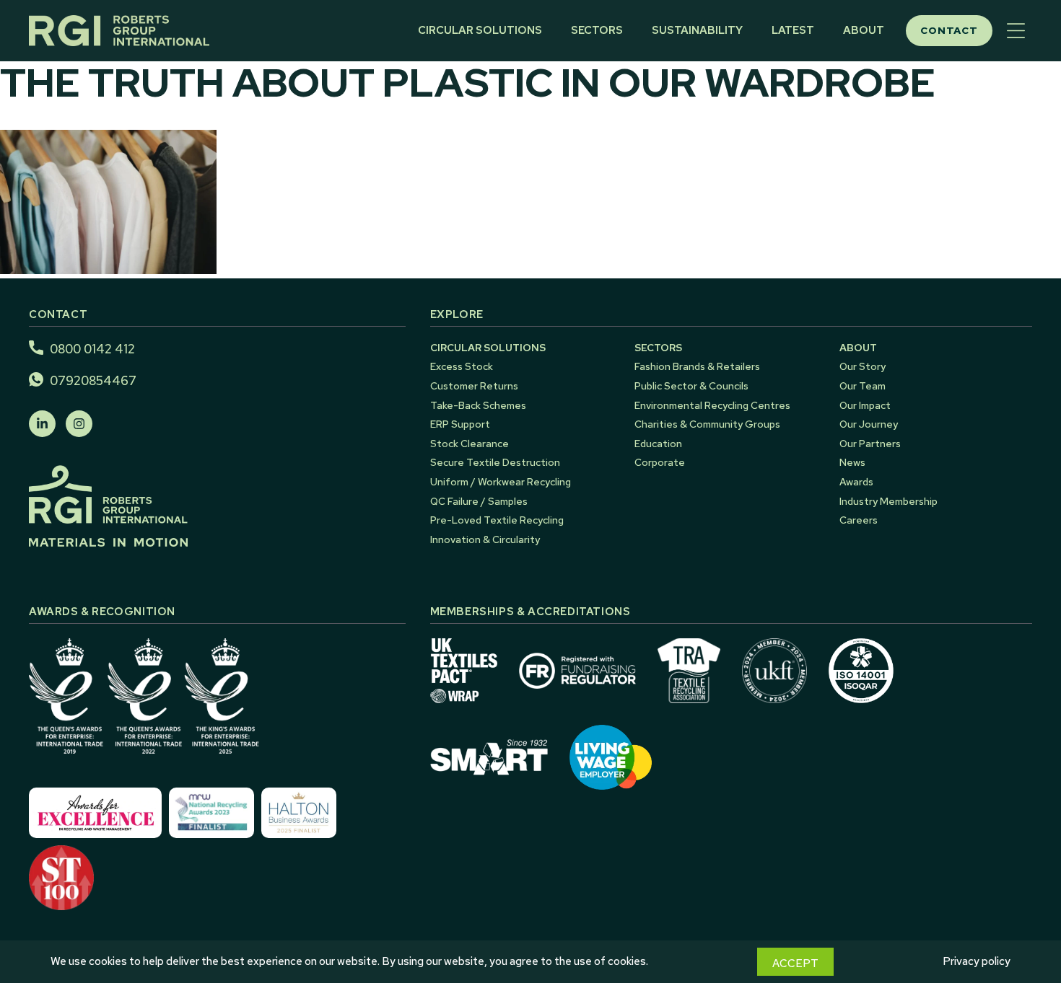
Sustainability (697, 30)
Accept (795, 963)
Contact (949, 30)
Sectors (597, 30)
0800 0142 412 (92, 349)
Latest (793, 30)
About (863, 30)
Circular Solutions (480, 30)
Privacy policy (976, 961)
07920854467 (93, 381)
